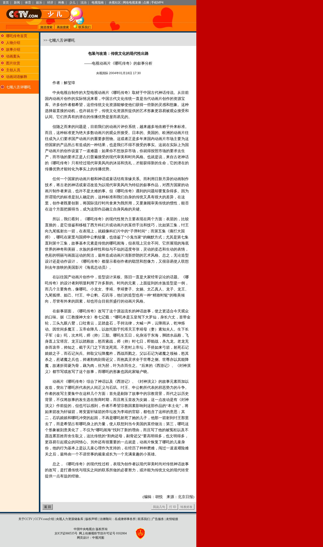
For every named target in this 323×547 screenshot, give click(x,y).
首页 (6, 2)
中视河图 (98, 537)
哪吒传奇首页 (16, 36)
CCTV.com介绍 (44, 519)
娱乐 (39, 2)
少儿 (72, 2)
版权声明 (91, 519)
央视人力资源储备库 (69, 519)
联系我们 (144, 519)
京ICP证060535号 (66, 533)
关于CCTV (25, 519)
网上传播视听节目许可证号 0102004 (103, 533)
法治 (83, 2)
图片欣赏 (13, 63)
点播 (146, 2)
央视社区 (115, 2)
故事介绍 (13, 49)
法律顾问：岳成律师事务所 (117, 519)
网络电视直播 (132, 2)
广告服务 (158, 519)
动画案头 (13, 56)
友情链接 (172, 519)
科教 (61, 2)
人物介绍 (13, 43)
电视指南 (98, 2)
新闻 (17, 2)
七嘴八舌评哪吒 (18, 87)
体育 (28, 2)
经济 (50, 2)
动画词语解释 (16, 77)
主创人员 (13, 70)
